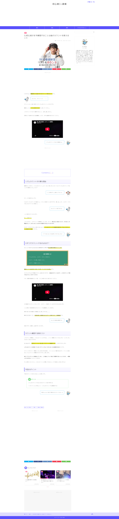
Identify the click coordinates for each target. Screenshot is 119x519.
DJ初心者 (26, 407)
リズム (36, 407)
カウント (31, 407)
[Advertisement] (59, 17)
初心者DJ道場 (59, 4)
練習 (67, 27)
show (51, 173)
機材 (37, 27)
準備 (52, 27)
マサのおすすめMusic (81, 27)
